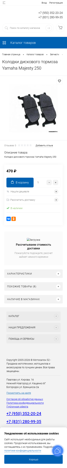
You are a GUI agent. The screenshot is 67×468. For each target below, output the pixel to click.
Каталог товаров (23, 43)
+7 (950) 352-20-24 (50, 13)
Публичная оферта (17, 406)
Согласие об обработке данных (24, 399)
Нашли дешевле (20, 191)
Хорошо (33, 459)
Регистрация (56, 2)
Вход (44, 2)
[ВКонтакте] (8, 219)
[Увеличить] (33, 108)
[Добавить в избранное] (59, 81)
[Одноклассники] (13, 219)
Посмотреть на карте (18, 393)
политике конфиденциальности (22, 450)
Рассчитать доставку (22, 199)
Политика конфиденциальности (25, 402)
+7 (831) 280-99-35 (50, 17)
